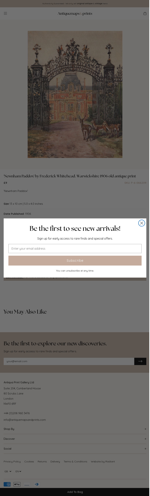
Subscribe (75, 260)
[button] (75, 228)
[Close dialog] (141, 223)
